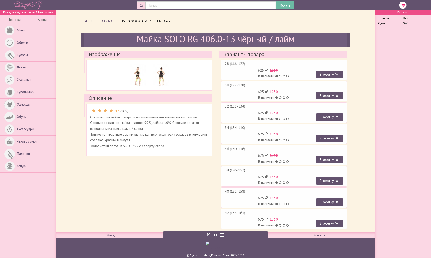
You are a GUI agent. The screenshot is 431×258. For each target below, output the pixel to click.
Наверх (319, 235)
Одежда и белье (105, 21)
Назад (112, 235)
